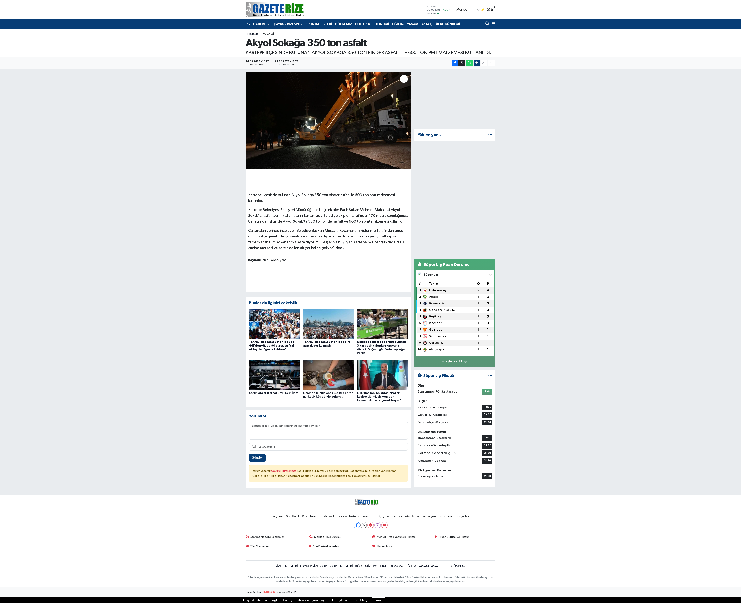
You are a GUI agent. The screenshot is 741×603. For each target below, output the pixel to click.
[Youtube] (384, 525)
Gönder (257, 457)
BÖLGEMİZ (343, 24)
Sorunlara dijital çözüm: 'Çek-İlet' (273, 392)
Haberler (252, 34)
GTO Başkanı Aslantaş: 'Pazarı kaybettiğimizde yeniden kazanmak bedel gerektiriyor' (379, 396)
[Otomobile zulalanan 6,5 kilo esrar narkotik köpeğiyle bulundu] (328, 375)
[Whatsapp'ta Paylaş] (469, 63)
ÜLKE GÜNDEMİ (448, 24)
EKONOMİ (381, 24)
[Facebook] (357, 525)
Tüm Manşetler (259, 546)
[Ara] (487, 24)
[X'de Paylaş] (461, 63)
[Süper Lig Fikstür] (490, 375)
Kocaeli (268, 34)
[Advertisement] (454, 99)
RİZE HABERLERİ (258, 24)
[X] (363, 525)
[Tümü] (490, 135)
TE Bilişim (268, 592)
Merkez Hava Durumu (327, 536)
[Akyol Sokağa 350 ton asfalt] (328, 120)
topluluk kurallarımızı (284, 470)
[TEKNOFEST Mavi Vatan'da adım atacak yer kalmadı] (328, 324)
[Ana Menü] (493, 24)
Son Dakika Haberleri (326, 546)
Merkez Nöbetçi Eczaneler (267, 536)
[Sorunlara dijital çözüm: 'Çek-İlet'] (274, 375)
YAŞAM (412, 24)
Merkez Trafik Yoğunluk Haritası (396, 536)
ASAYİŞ (427, 24)
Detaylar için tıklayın (455, 361)
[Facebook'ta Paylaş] (455, 63)
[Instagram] (377, 525)
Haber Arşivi (384, 546)
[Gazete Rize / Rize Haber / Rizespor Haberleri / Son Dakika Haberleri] (284, 9)
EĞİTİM (398, 24)
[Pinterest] (370, 525)
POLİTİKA (362, 24)
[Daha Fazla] (477, 63)
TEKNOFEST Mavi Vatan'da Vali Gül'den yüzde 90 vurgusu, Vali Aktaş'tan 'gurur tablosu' (271, 345)
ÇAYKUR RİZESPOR (288, 24)
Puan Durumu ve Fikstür (454, 536)
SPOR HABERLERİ (319, 24)
